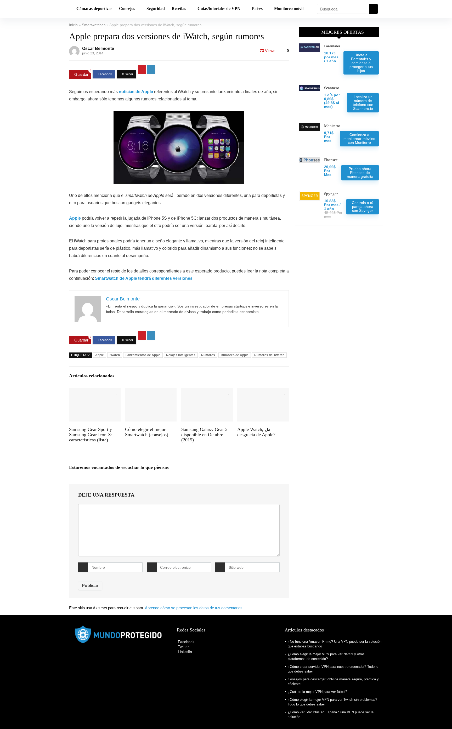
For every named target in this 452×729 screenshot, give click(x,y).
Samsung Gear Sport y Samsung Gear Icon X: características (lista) (90, 434)
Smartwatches (93, 25)
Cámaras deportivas (94, 8)
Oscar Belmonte (98, 48)
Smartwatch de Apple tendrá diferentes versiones (144, 278)
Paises (257, 8)
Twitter (183, 647)
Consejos (127, 8)
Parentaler (332, 46)
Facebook (185, 642)
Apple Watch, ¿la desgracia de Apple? (256, 432)
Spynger (331, 194)
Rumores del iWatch (269, 355)
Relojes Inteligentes (180, 355)
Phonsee (331, 160)
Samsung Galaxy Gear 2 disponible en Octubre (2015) (204, 434)
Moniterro (332, 126)
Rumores (208, 355)
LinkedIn (184, 652)
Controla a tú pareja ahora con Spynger (362, 207)
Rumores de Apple (234, 355)
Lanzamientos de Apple (143, 355)
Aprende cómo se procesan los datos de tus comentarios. (194, 608)
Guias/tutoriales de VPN (218, 8)
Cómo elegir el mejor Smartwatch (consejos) (146, 432)
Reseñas (179, 8)
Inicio (73, 25)
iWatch (115, 355)
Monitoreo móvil (288, 8)
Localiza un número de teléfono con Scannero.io (363, 103)
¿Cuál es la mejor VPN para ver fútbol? (317, 692)
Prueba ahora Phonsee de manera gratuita (360, 173)
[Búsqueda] (373, 9)
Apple (99, 355)
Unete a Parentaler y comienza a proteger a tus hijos (361, 63)
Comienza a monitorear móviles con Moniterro (359, 139)
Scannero (331, 88)
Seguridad (155, 8)
